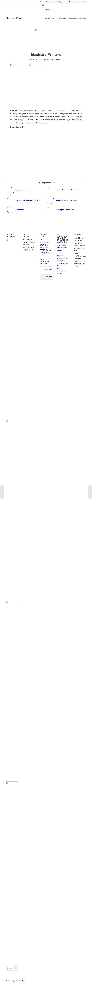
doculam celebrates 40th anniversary (62, 258)
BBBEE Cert (44, 242)
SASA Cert (44, 245)
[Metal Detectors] (2, 492)
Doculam (60, 253)
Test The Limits (28, 247)
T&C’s (42, 240)
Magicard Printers (46, 54)
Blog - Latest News (14, 18)
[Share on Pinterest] (13, 142)
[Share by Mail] (13, 162)
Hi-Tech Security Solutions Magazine (62, 239)
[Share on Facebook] (13, 130)
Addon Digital (22, 981)
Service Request (72, 2)
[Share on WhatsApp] (13, 138)
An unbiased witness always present (62, 247)
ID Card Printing (49, 59)
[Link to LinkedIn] (84, 981)
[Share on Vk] (13, 154)
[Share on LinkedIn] (13, 146)
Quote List (82, 2)
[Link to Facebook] (80, 981)
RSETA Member (46, 250)
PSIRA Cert (44, 247)
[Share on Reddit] (13, 158)
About (48, 2)
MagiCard (58, 59)
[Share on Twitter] (13, 134)
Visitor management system (61, 271)
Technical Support (58, 2)
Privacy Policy (45, 253)
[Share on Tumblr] (13, 150)
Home (42, 2)
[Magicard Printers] (46, 39)
